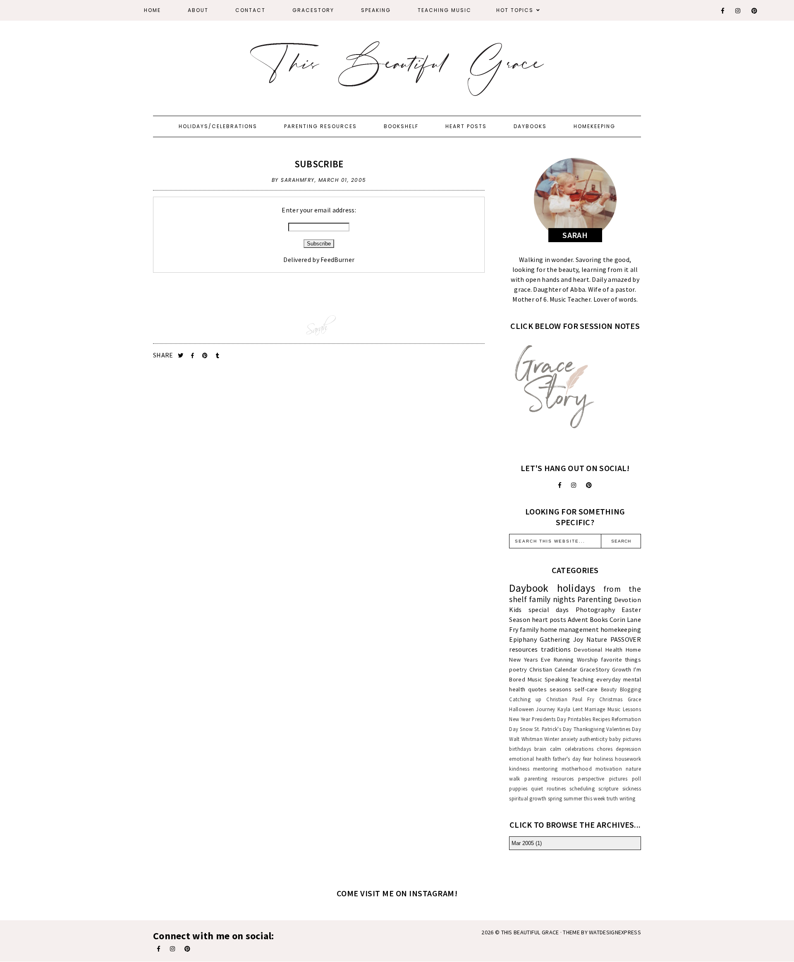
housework (628, 758)
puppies (518, 788)
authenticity (593, 739)
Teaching (582, 679)
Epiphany (522, 639)
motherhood (577, 768)
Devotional (588, 649)
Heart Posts (466, 126)
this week (594, 798)
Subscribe (319, 164)
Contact (250, 10)
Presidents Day (549, 719)
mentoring (545, 768)
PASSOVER (625, 639)
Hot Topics (514, 10)
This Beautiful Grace (530, 932)
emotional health (530, 758)
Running (564, 659)
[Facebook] (723, 11)
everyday (608, 679)
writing (627, 798)
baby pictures (625, 739)
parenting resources (549, 778)
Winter (551, 739)
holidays (576, 588)
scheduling (582, 788)
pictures (618, 778)
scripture (608, 788)
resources (523, 649)
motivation (609, 768)
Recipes (601, 719)
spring (555, 798)
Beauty (609, 689)
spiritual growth (527, 798)
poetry (518, 669)
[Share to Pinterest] (205, 355)
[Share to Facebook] (193, 355)
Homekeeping (594, 126)
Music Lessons (624, 709)
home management (569, 629)
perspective (591, 778)
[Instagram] (738, 11)
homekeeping (620, 629)
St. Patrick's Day (553, 729)
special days (549, 609)
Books (599, 619)
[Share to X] (181, 355)
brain (540, 748)
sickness (631, 788)
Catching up (525, 699)
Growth (621, 669)
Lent (578, 709)
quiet (537, 788)
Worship (587, 659)
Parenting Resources (320, 126)
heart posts (549, 619)
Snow (526, 729)
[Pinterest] (754, 11)
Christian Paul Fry (570, 699)
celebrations (579, 748)
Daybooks (530, 126)
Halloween (521, 709)
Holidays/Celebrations (218, 126)
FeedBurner (337, 259)
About (198, 10)
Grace (634, 699)
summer (573, 798)
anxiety (569, 739)
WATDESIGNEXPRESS (615, 932)
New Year (519, 719)
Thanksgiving (589, 729)
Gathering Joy (561, 639)
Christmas (611, 699)
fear (587, 758)
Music (535, 679)
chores (604, 748)
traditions (556, 649)
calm (556, 748)
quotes (537, 689)
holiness (603, 758)
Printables (579, 719)
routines (556, 788)
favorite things (621, 659)
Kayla (564, 709)
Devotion (627, 599)
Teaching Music (444, 10)
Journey (545, 709)
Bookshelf (401, 126)
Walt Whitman (525, 739)
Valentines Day (623, 729)
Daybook (528, 588)
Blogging (630, 689)
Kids (515, 609)
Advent (578, 619)
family (529, 629)
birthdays (520, 748)
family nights (552, 599)
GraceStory (313, 10)
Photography (595, 609)
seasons (561, 689)
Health (613, 649)
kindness (519, 768)
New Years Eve (529, 659)
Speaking (376, 10)
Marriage (595, 709)
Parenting (594, 599)
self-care (586, 689)
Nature (596, 639)
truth (612, 798)
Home (152, 10)
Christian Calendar (553, 669)
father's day (567, 758)
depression (628, 748)
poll (636, 778)
